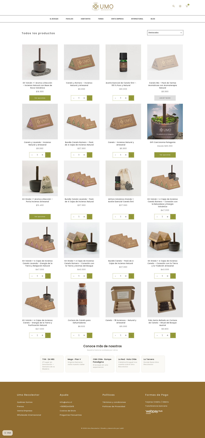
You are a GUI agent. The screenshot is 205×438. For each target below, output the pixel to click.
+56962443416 (67, 406)
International (137, 19)
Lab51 (122, 428)
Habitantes (86, 19)
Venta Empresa (117, 19)
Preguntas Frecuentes (71, 415)
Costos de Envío (68, 410)
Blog (153, 19)
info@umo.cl (66, 402)
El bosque (54, 19)
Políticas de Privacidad (113, 406)
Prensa (20, 406)
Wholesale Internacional (29, 415)
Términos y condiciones (114, 402)
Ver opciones (40, 98)
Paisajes (69, 19)
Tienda (101, 19)
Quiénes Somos (25, 402)
